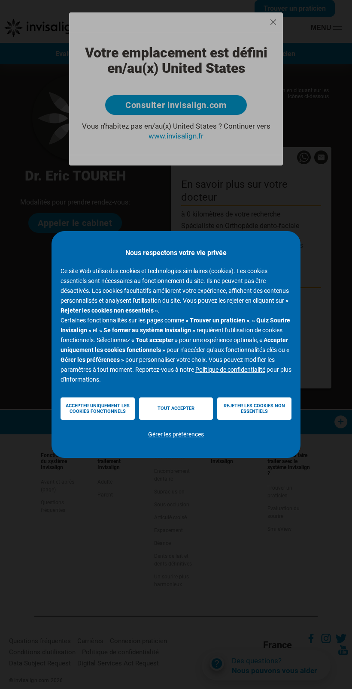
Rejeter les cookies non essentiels (254, 408)
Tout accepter (176, 408)
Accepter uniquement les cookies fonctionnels (98, 408)
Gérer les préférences (176, 434)
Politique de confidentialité (230, 369)
